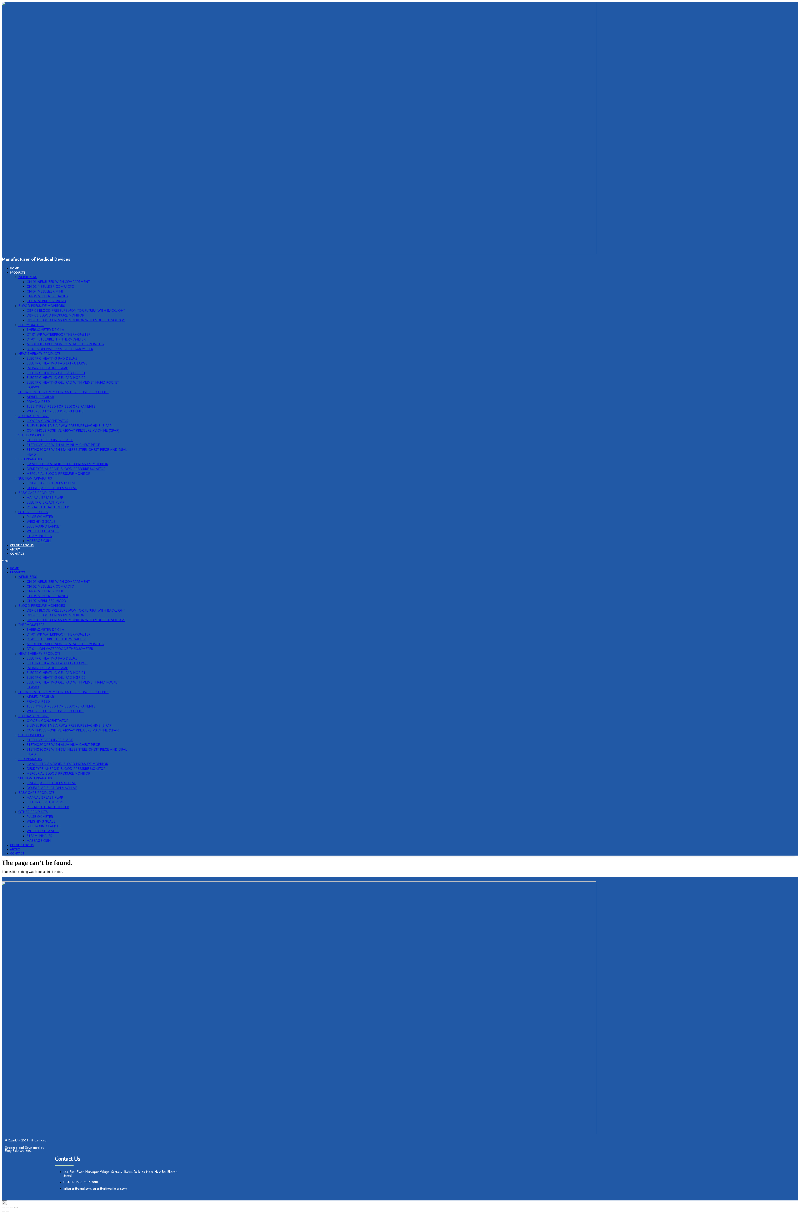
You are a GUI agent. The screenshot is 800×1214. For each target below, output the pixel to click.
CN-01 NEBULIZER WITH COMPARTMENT (58, 281)
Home (14, 268)
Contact (17, 554)
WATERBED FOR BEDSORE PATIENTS (55, 411)
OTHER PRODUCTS (33, 512)
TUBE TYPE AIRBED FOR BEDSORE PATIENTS (61, 406)
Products (17, 272)
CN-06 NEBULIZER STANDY (47, 296)
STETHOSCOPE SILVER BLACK (50, 440)
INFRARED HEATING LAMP (47, 368)
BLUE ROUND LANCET (44, 526)
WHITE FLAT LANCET (43, 531)
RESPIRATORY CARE (33, 416)
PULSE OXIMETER (40, 516)
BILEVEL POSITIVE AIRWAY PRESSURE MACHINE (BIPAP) (70, 425)
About (15, 549)
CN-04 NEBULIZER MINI (45, 291)
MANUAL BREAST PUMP (45, 497)
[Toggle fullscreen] (11, 1207)
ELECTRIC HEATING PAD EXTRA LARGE (57, 363)
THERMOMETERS (31, 325)
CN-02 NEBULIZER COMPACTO (50, 286)
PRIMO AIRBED (38, 401)
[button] (65, 561)
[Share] (7, 1207)
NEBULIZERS (27, 277)
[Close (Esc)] (3, 1207)
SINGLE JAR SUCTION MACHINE (51, 483)
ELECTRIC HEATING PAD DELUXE (52, 358)
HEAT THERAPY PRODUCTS (39, 353)
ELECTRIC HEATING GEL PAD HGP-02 (56, 377)
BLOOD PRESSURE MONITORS (41, 305)
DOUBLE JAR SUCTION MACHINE (52, 488)
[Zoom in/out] (16, 1207)
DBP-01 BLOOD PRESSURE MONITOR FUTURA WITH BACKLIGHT (76, 310)
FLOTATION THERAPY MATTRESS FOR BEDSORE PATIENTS (63, 392)
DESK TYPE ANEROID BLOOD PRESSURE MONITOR (66, 468)
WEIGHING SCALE (41, 521)
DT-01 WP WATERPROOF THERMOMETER (58, 334)
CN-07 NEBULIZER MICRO (46, 301)
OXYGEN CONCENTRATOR (47, 420)
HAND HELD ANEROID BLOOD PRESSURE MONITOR (67, 464)
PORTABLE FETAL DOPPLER (48, 507)
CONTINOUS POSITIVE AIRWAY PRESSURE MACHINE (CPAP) (73, 430)
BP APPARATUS (30, 459)
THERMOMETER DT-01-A (45, 329)
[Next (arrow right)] (7, 1211)
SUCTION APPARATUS (35, 478)
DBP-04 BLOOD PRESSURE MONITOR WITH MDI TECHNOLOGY (76, 320)
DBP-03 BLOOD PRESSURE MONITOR (55, 315)
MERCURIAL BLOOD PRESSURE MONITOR (58, 473)
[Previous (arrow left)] (3, 1211)
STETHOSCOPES (31, 435)
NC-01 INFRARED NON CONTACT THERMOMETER (65, 344)
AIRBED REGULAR (40, 397)
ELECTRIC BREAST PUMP (45, 502)
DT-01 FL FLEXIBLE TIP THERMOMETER (56, 339)
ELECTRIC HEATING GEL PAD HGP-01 (56, 373)
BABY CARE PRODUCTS (36, 492)
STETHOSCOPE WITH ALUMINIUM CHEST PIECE (63, 444)
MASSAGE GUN (39, 540)
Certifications (22, 545)
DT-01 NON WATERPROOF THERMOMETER (60, 349)
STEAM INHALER (39, 536)
